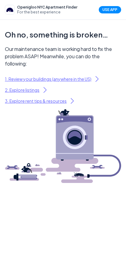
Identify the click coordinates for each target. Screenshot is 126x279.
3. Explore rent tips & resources (36, 101)
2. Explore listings (22, 90)
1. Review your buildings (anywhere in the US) (48, 79)
